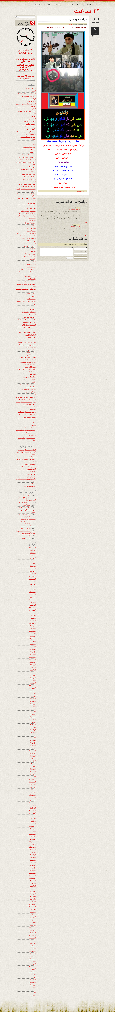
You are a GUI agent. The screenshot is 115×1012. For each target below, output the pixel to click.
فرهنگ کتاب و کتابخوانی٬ (28, 312)
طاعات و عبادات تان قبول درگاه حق (26, 301)
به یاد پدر (33, 144)
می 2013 (33, 946)
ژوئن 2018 (32, 787)
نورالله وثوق (80, 191)
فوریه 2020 (32, 735)
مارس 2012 (32, 982)
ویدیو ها (33, 425)
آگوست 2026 (32, 547)
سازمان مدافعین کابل (29, 276)
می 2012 (33, 977)
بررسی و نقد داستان (30, 126)
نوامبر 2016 (32, 836)
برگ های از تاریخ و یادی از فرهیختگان (25, 132)
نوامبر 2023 (32, 633)
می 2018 (33, 789)
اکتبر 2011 (32, 995)
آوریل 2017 (32, 823)
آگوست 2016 (32, 844)
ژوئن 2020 (32, 724)
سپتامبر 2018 (32, 779)
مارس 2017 (32, 826)
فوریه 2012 (32, 985)
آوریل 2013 (32, 948)
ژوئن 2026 (32, 553)
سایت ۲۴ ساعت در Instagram (26, 77)
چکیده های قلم (31, 206)
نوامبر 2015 (32, 868)
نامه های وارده (31, 394)
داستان (33, 225)
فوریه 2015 (32, 891)
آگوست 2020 (32, 719)
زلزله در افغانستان (30, 267)
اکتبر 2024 (32, 605)
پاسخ (86, 222)
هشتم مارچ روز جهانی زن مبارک (27, 414)
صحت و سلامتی (31, 299)
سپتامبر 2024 (32, 607)
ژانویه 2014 (32, 925)
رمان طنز (33, 251)
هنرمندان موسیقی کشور (29, 417)
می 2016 (33, 852)
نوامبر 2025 (32, 571)
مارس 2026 (32, 560)
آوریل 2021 (32, 698)
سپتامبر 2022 (32, 657)
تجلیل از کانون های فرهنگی (28, 174)
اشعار (70, 24)
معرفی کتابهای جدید (30, 367)
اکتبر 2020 (32, 714)
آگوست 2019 (32, 750)
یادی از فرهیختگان (30, 435)
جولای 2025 (32, 581)
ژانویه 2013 (32, 956)
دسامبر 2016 (32, 834)
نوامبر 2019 (32, 743)
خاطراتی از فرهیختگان (29, 223)
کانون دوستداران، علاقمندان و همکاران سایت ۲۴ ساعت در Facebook (25, 64)
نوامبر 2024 (32, 602)
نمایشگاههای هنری (30, 407)
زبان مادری (32, 259)
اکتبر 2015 (32, 870)
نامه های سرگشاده (30, 392)
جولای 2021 (32, 691)
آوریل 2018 (32, 792)
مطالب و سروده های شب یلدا (27, 350)
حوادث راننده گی (31, 208)
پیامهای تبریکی (31, 167)
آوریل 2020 (32, 730)
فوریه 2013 (32, 953)
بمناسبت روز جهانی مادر (29, 141)
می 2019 (33, 758)
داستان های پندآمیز (30, 228)
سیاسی (33, 296)
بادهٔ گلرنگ (32, 483)
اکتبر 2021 (32, 683)
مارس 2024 (32, 623)
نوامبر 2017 (32, 805)
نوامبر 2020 (32, 711)
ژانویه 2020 (32, 737)
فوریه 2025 (32, 594)
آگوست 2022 (32, 659)
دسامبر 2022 (32, 649)
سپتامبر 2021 (32, 685)
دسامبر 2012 (32, 959)
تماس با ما (47, 4)
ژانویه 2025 (32, 597)
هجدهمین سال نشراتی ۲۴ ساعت (26, 412)
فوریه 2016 (32, 860)
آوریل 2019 (32, 761)
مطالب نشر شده (69, 4)
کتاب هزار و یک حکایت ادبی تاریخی (26, 319)
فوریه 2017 (32, 829)
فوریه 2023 (32, 644)
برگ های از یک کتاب (30, 134)
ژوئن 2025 (32, 584)
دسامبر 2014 (32, 896)
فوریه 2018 (32, 797)
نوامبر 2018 (32, 774)
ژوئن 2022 (32, 665)
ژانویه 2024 (32, 628)
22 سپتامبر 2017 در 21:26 (74, 209)
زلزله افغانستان (31, 264)
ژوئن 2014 (32, 912)
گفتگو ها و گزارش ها (30, 335)
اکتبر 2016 (32, 839)
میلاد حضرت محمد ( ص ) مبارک (27, 389)
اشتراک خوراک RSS (23, 23)
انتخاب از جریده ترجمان (29, 121)
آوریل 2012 (32, 979)
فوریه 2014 (32, 922)
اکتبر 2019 (32, 745)
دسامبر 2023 (32, 631)
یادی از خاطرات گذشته (29, 433)
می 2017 (33, 821)
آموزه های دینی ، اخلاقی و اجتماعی (26, 93)
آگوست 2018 (32, 782)
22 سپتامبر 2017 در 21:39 (74, 226)
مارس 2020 (32, 732)
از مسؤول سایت (31, 101)
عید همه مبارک (31, 306)
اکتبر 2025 (32, 574)
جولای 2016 (32, 847)
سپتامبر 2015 (32, 873)
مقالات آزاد (32, 374)
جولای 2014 (32, 909)
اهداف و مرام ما (94, 4)
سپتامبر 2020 (32, 717)
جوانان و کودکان (31, 203)
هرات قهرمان (78, 19)
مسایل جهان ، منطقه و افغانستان (26, 345)
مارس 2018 (32, 795)
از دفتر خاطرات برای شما (28, 99)
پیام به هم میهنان (31, 149)
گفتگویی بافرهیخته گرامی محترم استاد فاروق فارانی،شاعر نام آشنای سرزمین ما (26, 452)
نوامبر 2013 (32, 930)
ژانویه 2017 (32, 831)
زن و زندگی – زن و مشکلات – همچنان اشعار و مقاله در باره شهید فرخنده (26, 272)
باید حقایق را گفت (30, 124)
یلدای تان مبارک (31, 440)
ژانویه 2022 (32, 678)
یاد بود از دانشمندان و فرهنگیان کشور (25, 430)
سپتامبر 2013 (32, 935)
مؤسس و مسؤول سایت (82, 4)
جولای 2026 (32, 550)
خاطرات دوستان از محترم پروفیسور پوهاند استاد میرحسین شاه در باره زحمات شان (25, 216)
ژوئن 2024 (32, 615)
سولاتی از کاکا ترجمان (29, 293)
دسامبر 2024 (32, 600)
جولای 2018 (32, 784)
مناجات (33, 382)
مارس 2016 (32, 857)
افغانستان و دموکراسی (29, 119)
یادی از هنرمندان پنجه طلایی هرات (26, 438)
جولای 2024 (32, 613)
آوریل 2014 (32, 917)
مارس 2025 (32, 592)
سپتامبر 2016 (32, 842)
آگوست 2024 (32, 610)
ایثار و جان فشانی (30, 474)
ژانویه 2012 (32, 987)
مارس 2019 (32, 763)
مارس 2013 (32, 951)
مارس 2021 (32, 701)
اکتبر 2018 (32, 776)
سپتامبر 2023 (32, 639)
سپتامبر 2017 (32, 810)
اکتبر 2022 (32, 654)
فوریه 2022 (32, 675)
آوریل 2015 (32, 886)
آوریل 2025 (32, 589)
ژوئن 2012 (32, 974)
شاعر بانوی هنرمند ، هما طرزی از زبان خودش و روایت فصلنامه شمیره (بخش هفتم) (25, 479)
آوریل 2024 (32, 620)
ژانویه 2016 (32, 862)
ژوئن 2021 (32, 693)
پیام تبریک (32, 152)
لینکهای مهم (33, 4)
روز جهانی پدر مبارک (30, 254)
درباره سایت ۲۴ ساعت (29, 241)
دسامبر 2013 (32, 927)
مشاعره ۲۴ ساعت (30, 347)
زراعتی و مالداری (30, 261)
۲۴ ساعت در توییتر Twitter (26, 51)
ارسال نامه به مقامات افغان (28, 96)
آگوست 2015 (32, 875)
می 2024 (33, 618)
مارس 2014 (32, 920)
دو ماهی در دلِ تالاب (30, 464)
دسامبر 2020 (32, 709)
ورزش (33, 422)
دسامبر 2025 (32, 568)
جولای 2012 (32, 972)
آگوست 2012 (32, 969)
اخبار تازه (40, 4)
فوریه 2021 (32, 704)
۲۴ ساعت (87, 10)
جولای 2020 (32, 722)
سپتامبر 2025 (32, 576)
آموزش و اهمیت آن (30, 88)
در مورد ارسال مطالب (57, 4)
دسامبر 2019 (32, 740)
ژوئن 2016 (32, 849)
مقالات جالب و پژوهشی (29, 377)
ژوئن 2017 (32, 818)
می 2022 (33, 667)
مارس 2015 (32, 888)
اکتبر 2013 (32, 933)
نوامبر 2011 (32, 992)
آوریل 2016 (32, 855)
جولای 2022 (32, 662)
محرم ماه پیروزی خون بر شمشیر (26, 342)
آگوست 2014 (32, 907)
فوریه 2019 (32, 766)
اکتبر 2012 (32, 964)
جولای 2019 (32, 753)
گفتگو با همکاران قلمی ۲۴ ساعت (26, 332)
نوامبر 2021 (32, 680)
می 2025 (33, 587)
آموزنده (33, 91)
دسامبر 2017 (32, 802)
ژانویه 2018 (32, 800)
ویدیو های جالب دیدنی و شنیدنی (27, 427)
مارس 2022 (32, 672)
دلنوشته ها (32, 248)
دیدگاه (95, 30)
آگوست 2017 (32, 813)
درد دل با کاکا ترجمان (29, 246)
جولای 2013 (32, 940)
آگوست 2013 (32, 938)
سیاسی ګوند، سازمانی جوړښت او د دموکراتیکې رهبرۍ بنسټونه (26, 510)
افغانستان (32, 116)
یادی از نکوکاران (23, 502)
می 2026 (33, 555)
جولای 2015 (32, 878)
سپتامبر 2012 (32, 966)
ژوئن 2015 (32, 881)
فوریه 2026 (32, 563)
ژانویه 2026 (32, 566)
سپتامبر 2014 (32, 904)
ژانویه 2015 (32, 894)
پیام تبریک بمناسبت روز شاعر (27, 154)
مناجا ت (33, 379)
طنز (34, 304)
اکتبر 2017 (32, 808)
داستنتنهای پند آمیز (30, 231)
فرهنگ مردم (32, 314)
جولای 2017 (32, 815)
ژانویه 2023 (32, 646)
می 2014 (33, 914)
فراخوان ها (32, 309)
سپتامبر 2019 (32, 748)
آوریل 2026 (32, 558)
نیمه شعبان (32, 409)
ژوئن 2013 (32, 943)
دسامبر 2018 (32, 771)
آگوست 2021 (32, 688)
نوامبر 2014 (32, 899)
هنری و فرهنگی (31, 420)
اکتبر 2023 (32, 636)
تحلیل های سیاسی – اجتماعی (27, 177)
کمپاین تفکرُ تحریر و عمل (28, 322)
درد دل (33, 243)
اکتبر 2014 (32, 901)
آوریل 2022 (32, 670)
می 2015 (33, 883)
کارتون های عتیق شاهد (29, 317)
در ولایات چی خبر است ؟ (28, 238)
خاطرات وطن (31, 220)
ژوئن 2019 (32, 756)
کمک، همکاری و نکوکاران (28, 325)
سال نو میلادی (31, 279)
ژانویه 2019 (32, 769)
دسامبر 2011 (32, 990)
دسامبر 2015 (32, 865)
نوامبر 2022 (32, 652)
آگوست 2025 (32, 579)
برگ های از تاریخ (31, 129)
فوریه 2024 (32, 626)
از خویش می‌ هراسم (29, 486)
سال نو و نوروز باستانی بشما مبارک (26, 281)
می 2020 (33, 727)
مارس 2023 (32, 641)
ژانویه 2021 (32, 706)
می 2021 (33, 696)
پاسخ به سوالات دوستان (29, 147)
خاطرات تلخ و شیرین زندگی (28, 211)
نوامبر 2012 (32, 961)
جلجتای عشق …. (31, 471)
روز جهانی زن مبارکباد (29, 256)
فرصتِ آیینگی (31, 457)
